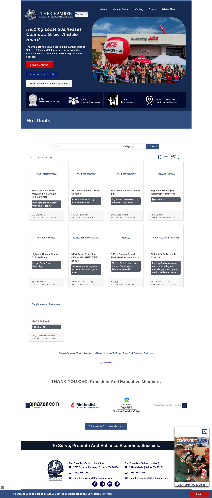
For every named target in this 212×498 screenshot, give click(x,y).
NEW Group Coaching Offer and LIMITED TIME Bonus (84, 257)
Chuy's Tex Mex (40, 321)
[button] (159, 157)
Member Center (121, 9)
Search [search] (153, 146)
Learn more (106, 494)
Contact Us (148, 353)
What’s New (168, 9)
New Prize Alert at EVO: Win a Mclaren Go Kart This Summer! (44, 193)
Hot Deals (98, 353)
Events (152, 9)
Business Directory (67, 353)
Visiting (139, 9)
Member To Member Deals (116, 353)
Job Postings (135, 353)
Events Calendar (84, 353)
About (103, 9)
